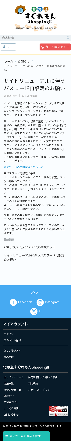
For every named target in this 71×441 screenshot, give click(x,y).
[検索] (68, 37)
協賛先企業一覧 (12, 389)
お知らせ (24, 61)
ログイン (9, 334)
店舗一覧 (9, 383)
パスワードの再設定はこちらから (24, 167)
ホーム (8, 61)
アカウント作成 (12, 340)
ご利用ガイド (11, 402)
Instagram (52, 302)
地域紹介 (9, 396)
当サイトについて (13, 377)
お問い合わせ (11, 414)
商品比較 (9, 357)
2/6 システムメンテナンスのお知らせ (29, 247)
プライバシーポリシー (40, 389)
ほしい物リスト (12, 350)
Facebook (25, 302)
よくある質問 (11, 408)
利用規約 (33, 383)
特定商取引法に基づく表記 (43, 377)
